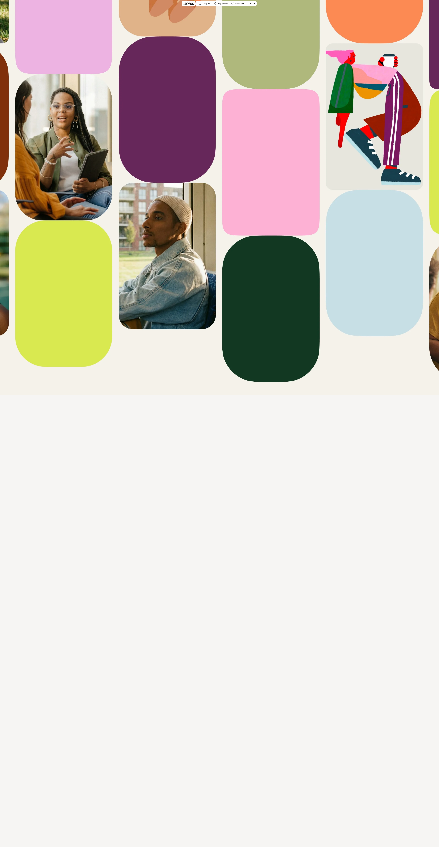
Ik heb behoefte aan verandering (211, 435)
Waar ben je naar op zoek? (208, 423)
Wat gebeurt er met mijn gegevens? (219, 451)
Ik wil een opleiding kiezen (208, 441)
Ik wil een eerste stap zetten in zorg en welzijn (215, 446)
